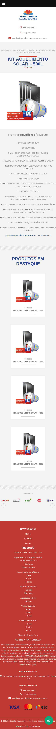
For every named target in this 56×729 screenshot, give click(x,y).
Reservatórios (29, 567)
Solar (28, 575)
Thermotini (28, 593)
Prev (3, 505)
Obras (28, 543)
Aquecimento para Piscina (28, 572)
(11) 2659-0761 (30, 32)
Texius (29, 615)
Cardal (29, 590)
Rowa (28, 609)
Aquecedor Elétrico (28, 586)
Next (52, 505)
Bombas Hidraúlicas (28, 620)
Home (3, 50)
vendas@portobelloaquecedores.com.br (30, 38)
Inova (28, 630)
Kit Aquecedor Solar (45, 50)
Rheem (29, 601)
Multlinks (36, 726)
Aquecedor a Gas (28, 598)
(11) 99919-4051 (29, 27)
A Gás (28, 578)
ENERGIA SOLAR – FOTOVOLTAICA (28, 552)
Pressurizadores (28, 606)
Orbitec (29, 612)
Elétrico (29, 582)
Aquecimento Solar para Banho (20, 50)
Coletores (29, 564)
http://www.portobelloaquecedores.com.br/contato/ (28, 235)
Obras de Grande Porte (28, 635)
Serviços (28, 538)
